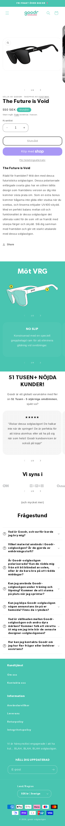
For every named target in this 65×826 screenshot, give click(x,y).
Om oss (12, 675)
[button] (7, 13)
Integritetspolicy (19, 730)
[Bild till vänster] (25, 90)
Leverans (13, 713)
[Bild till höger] (40, 90)
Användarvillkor (18, 705)
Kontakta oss (16, 683)
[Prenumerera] (53, 769)
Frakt (16, 115)
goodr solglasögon (37, 819)
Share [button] (10, 244)
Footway (44, 97)
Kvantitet (8, 120)
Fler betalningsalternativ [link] (33, 160)
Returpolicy (15, 722)
